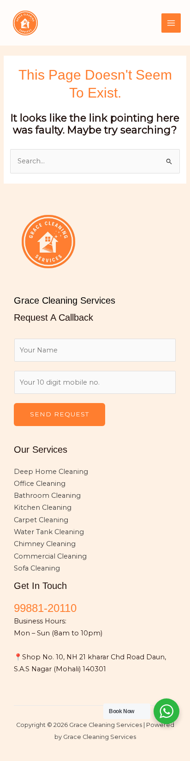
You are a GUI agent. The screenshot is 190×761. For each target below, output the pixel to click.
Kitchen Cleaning (42, 507)
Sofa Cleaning (37, 568)
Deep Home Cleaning (51, 471)
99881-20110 (45, 608)
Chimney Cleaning (45, 544)
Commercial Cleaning (50, 556)
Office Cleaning (39, 483)
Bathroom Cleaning (47, 495)
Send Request (59, 414)
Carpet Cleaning (41, 520)
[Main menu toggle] (171, 23)
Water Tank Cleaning (49, 532)
